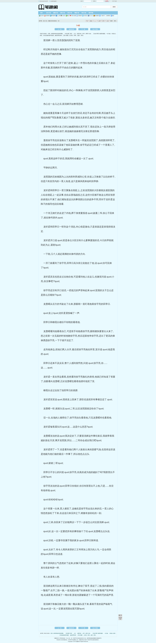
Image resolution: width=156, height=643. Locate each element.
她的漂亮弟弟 (58, 35)
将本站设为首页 (44, 1)
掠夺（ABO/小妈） (87, 33)
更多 (113, 15)
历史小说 (69, 12)
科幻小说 (84, 12)
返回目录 (71, 29)
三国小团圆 (65, 35)
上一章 (60, 29)
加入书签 (95, 29)
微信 (68, 15)
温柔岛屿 (79, 33)
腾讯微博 (53, 15)
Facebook (91, 15)
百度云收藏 (73, 15)
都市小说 (62, 12)
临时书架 (91, 12)
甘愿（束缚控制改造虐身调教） (56, 33)
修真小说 (55, 12)
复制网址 (108, 15)
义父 (75, 33)
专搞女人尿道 (112, 633)
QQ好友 (63, 15)
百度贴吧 (80, 15)
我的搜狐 (97, 15)
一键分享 (103, 15)
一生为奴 (108, 33)
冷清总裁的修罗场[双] (48, 35)
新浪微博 (47, 15)
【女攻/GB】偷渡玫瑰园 (99, 33)
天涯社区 (85, 15)
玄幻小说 (48, 12)
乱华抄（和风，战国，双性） (76, 35)
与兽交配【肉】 (69, 33)
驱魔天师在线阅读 (52, 21)
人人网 (58, 15)
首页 (41, 12)
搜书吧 (48, 7)
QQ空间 (42, 15)
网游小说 (77, 12)
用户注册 (114, 1)
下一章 (83, 29)
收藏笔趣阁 (53, 1)
